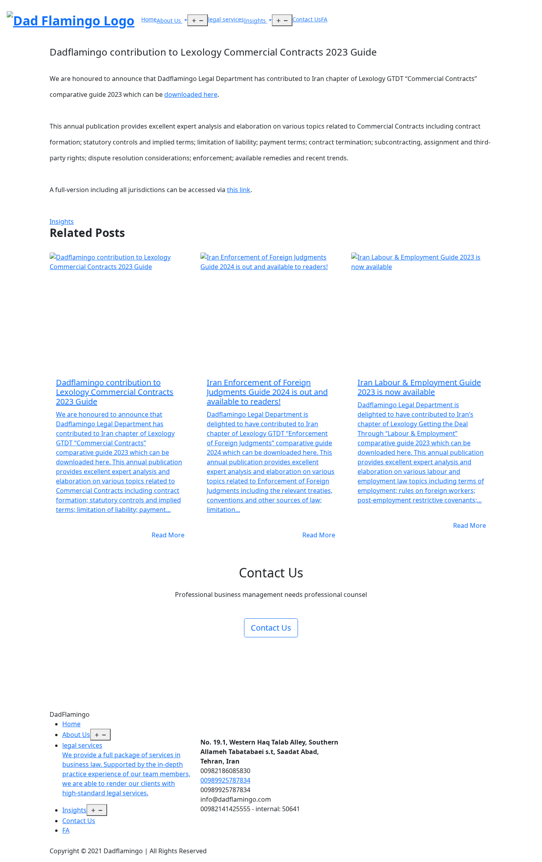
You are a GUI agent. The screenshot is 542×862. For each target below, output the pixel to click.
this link (238, 189)
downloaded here (190, 94)
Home (149, 19)
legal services (226, 19)
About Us (170, 20)
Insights (255, 20)
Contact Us (306, 19)
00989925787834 (225, 780)
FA (324, 19)
